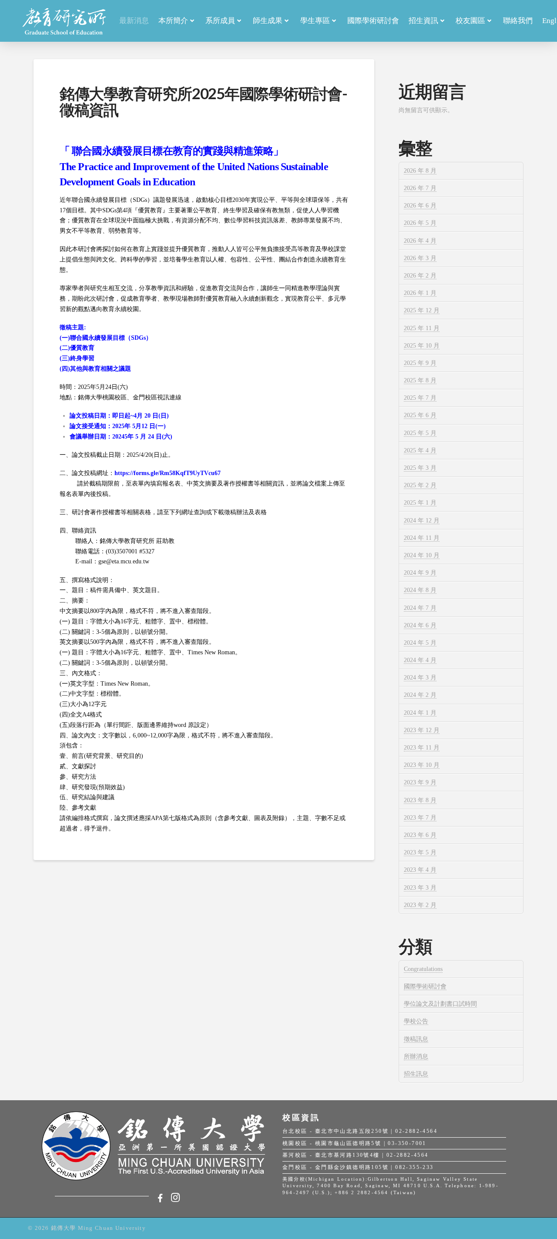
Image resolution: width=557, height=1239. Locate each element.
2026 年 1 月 (420, 293)
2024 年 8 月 (420, 590)
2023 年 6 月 (420, 835)
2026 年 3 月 (420, 258)
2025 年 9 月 (420, 363)
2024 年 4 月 (420, 660)
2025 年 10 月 (422, 345)
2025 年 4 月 (420, 450)
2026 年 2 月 (420, 275)
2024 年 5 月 (420, 643)
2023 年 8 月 (420, 800)
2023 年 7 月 (420, 817)
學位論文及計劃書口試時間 (440, 1004)
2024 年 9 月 (420, 572)
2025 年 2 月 (420, 485)
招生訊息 (416, 1074)
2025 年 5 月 (420, 433)
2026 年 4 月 (420, 241)
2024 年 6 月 (420, 625)
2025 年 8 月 (420, 380)
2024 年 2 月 (420, 695)
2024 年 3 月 (420, 677)
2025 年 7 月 (420, 398)
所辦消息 (416, 1056)
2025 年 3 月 (420, 468)
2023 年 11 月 (422, 747)
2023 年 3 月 (420, 887)
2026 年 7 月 (420, 188)
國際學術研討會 (425, 986)
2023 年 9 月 (420, 782)
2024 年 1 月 (420, 713)
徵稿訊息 (416, 1039)
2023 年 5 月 (420, 852)
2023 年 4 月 (420, 870)
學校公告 (416, 1021)
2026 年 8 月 (420, 170)
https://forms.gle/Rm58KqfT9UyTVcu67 (167, 473)
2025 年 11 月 (422, 328)
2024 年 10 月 (422, 555)
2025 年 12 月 (422, 310)
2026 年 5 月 (420, 223)
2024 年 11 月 (422, 538)
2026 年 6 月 (420, 205)
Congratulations (423, 969)
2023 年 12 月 (422, 730)
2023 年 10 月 (422, 765)
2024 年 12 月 (422, 520)
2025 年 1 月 (420, 502)
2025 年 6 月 (420, 415)
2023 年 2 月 (420, 905)
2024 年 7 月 (420, 608)
